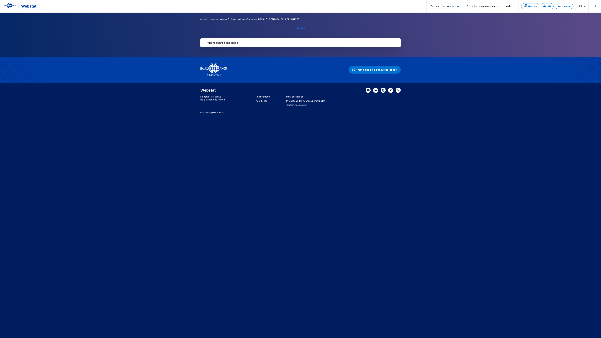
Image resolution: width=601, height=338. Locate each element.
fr (580, 6)
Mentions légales (294, 96)
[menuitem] (594, 6)
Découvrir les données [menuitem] (443, 6)
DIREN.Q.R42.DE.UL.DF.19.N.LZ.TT (284, 19)
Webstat (28, 6)
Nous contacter (263, 96)
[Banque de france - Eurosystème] (9, 6)
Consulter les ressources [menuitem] (481, 6)
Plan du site (261, 101)
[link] (530, 6)
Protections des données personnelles (305, 101)
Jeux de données (219, 19)
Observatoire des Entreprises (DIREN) (248, 19)
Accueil (203, 19)
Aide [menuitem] (508, 6)
